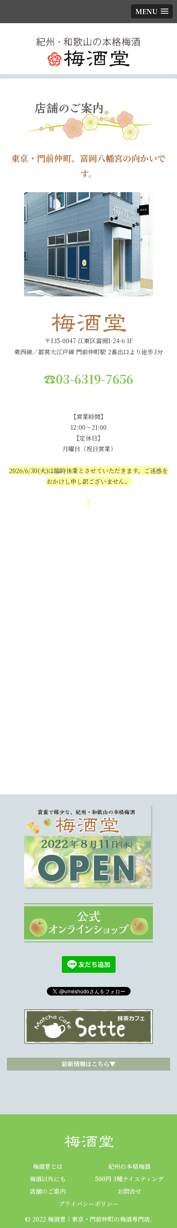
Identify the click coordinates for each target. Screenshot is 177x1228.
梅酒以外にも (48, 1178)
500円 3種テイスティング (129, 1178)
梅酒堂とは (48, 1166)
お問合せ (129, 1191)
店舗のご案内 (48, 1191)
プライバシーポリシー (88, 1203)
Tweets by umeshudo (88, 1082)
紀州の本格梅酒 (129, 1166)
